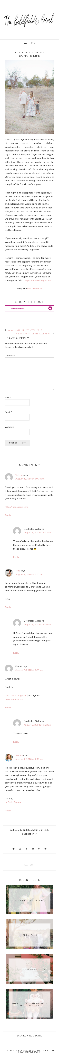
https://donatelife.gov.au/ (37, 280)
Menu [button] (32, 43)
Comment (11, 355)
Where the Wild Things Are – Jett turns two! (29, 1004)
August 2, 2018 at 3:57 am (29, 574)
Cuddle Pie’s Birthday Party (29, 900)
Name (9, 397)
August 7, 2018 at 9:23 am (37, 724)
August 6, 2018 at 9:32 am (37, 532)
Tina (17, 570)
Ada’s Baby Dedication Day (29, 970)
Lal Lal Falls (29, 935)
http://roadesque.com (16, 506)
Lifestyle (38, 53)
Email (8, 412)
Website (9, 426)
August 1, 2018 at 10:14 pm (30, 478)
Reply (8, 515)
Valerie (19, 475)
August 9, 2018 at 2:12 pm (29, 759)
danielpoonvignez (14, 699)
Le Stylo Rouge (13, 802)
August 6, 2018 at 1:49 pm (29, 670)
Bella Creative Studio (29, 1052)
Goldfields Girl (29, 19)
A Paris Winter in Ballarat (33, 333)
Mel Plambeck (34, 288)
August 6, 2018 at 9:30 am (37, 624)
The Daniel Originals (16, 695)
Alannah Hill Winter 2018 (25, 330)
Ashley (19, 755)
